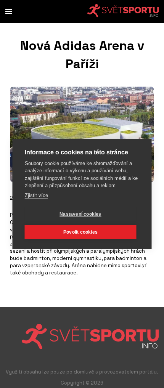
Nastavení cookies (80, 214)
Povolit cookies (80, 232)
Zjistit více (36, 195)
